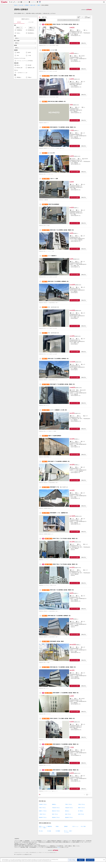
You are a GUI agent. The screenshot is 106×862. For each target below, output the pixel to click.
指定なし (18, 65)
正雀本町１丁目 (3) (42, 804)
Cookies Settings (72, 859)
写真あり (30, 77)
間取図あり (19, 77)
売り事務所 (58, 830)
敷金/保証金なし (31, 33)
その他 (29, 55)
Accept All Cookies (90, 859)
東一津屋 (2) (80, 810)
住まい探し (21, 5)
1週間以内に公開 (31, 67)
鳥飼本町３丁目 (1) (42, 817)
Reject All (81, 859)
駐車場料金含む (31, 30)
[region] (53, 860)
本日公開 (29, 65)
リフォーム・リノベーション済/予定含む (25, 60)
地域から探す (33, 5)
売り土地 (40, 830)
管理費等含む (19, 30)
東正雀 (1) (67, 810)
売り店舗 (49, 830)
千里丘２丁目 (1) (81, 804)
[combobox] (19, 27)
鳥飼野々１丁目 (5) (42, 810)
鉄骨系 (29, 52)
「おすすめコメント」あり (22, 72)
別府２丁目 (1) (68, 814)
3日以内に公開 (19, 67)
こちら (58, 847)
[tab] (19, 22)
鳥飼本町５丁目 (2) (69, 817)
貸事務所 (27, 5)
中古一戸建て (83, 826)
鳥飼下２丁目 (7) (81, 807)
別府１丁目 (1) (55, 814)
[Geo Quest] (40, 2)
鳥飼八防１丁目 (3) (55, 810)
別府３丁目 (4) (81, 814)
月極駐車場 (49, 826)
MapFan (15, 5)
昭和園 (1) (54, 804)
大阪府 (38, 5)
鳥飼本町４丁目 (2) (55, 817)
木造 (18, 55)
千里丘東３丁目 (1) (55, 807)
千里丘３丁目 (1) (42, 807)
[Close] (104, 859)
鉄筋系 (18, 52)
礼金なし (18, 33)
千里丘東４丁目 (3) (69, 807)
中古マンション (75, 826)
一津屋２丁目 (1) (42, 814)
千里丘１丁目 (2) (68, 804)
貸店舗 (57, 826)
